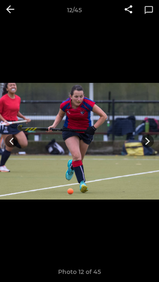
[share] (128, 10)
